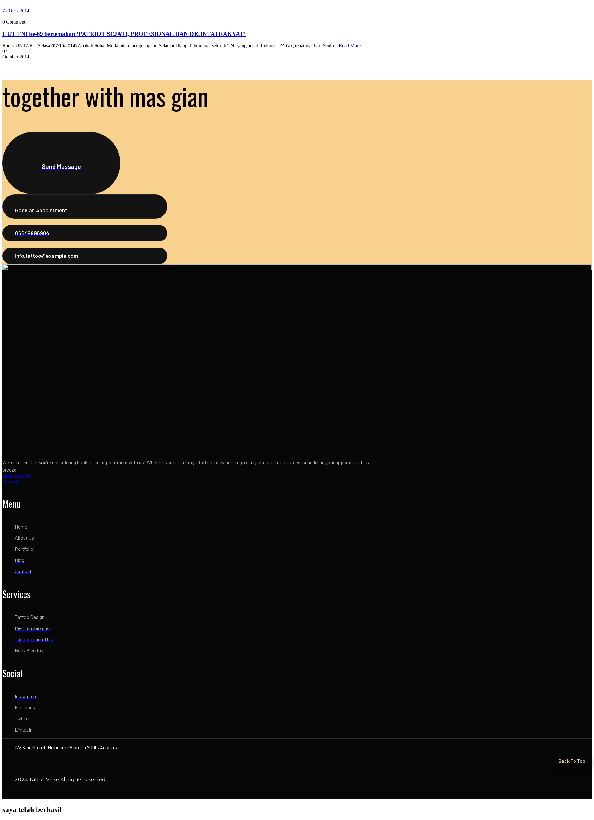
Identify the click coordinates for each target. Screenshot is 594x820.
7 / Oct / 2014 (15, 10)
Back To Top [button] (571, 761)
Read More (350, 45)
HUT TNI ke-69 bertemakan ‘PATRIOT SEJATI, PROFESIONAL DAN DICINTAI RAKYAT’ (124, 34)
